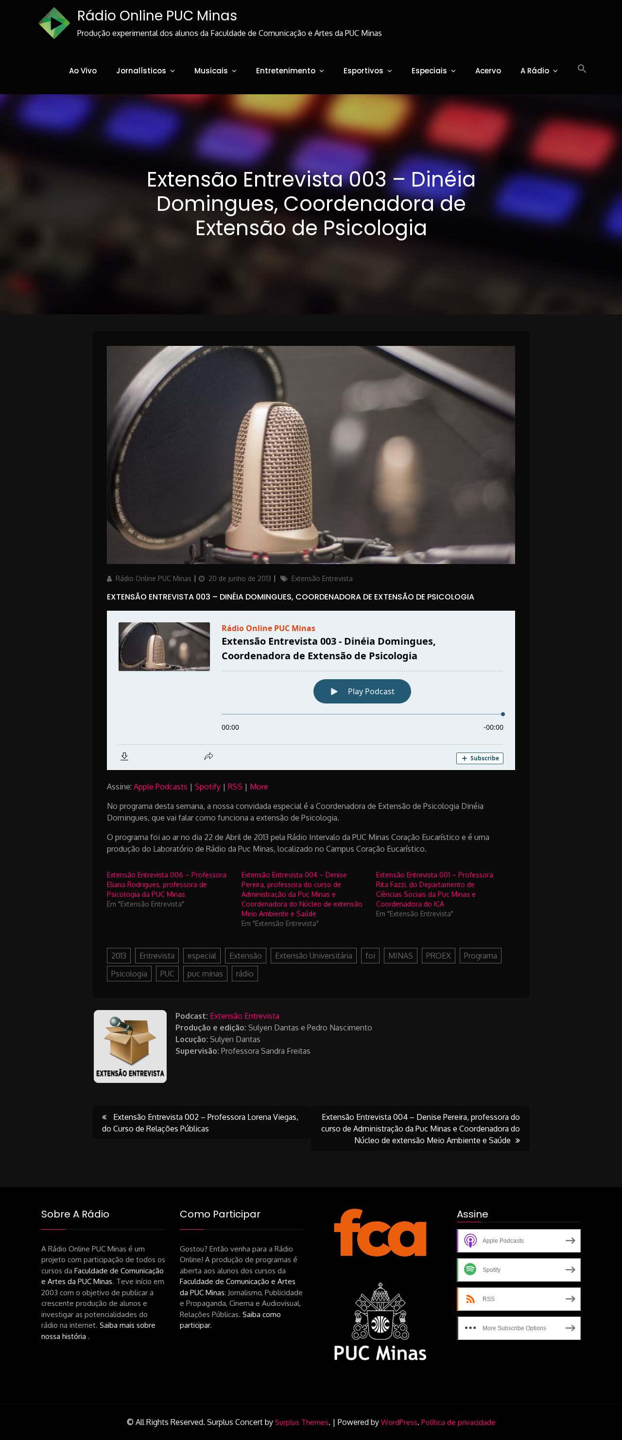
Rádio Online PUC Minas (157, 15)
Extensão (245, 955)
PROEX (438, 955)
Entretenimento (285, 71)
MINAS (400, 955)
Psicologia (129, 973)
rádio (245, 973)
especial (202, 955)
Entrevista (156, 955)
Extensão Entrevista (322, 578)
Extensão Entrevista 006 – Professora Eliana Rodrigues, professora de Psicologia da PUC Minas (166, 884)
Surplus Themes (301, 1422)
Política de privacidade (458, 1422)
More (259, 786)
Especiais (429, 71)
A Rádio (534, 71)
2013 (118, 955)
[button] (582, 69)
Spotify (208, 786)
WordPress (399, 1422)
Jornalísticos (141, 71)
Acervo (488, 71)
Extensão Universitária (313, 955)
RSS (235, 786)
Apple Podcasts (161, 786)
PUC (167, 973)
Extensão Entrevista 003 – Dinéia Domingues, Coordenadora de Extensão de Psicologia (290, 596)
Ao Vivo (83, 71)
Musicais (211, 71)
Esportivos (363, 71)
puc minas (205, 973)
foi (370, 955)
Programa (480, 955)
